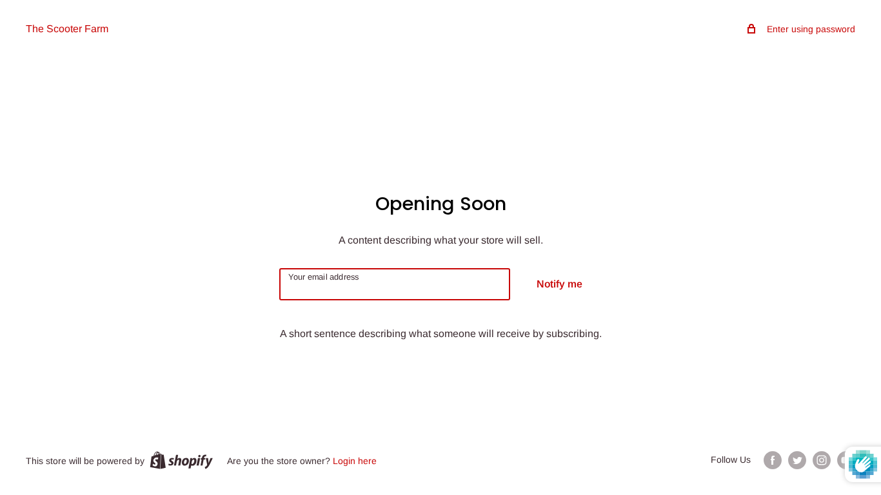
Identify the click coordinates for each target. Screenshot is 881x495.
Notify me (559, 283)
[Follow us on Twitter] (797, 460)
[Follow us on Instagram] (822, 460)
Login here (355, 461)
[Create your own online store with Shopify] (181, 460)
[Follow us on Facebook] (773, 460)
